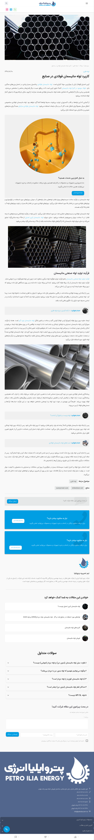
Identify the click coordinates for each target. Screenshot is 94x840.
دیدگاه (86, 717)
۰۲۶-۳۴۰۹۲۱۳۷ (18, 521)
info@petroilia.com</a (81, 812)
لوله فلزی (75, 66)
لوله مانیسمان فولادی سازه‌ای (28, 106)
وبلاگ (81, 66)
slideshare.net (77, 488)
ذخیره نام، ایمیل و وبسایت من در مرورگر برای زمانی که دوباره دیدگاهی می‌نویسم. (62, 741)
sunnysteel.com (62, 488)
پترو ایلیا (86, 66)
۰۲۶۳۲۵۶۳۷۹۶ (78, 193)
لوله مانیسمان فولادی (44, 84)
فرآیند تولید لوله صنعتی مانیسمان (77, 279)
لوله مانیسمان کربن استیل (34, 217)
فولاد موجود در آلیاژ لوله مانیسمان (74, 88)
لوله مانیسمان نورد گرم (27, 320)
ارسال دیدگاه (13, 501)
